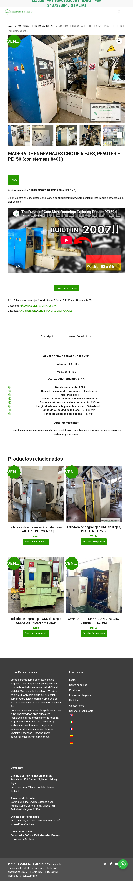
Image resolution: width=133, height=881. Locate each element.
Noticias (74, 700)
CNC (21, 310)
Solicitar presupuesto (66, 288)
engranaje (30, 310)
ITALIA (13, 179)
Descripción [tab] (48, 336)
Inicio (10, 26)
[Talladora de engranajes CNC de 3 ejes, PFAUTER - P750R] (94, 494)
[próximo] (119, 135)
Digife (33, 875)
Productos (75, 690)
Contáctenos (76, 705)
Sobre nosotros (78, 685)
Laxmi (72, 679)
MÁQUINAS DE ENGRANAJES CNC (36, 26)
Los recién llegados (80, 695)
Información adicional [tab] (78, 336)
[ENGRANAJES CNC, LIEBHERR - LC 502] (94, 585)
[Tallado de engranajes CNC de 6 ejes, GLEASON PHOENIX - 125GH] (36, 585)
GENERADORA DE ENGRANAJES (54, 310)
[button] (126, 12)
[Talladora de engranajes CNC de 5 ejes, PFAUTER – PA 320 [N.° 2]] (36, 494)
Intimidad (13, 875)
